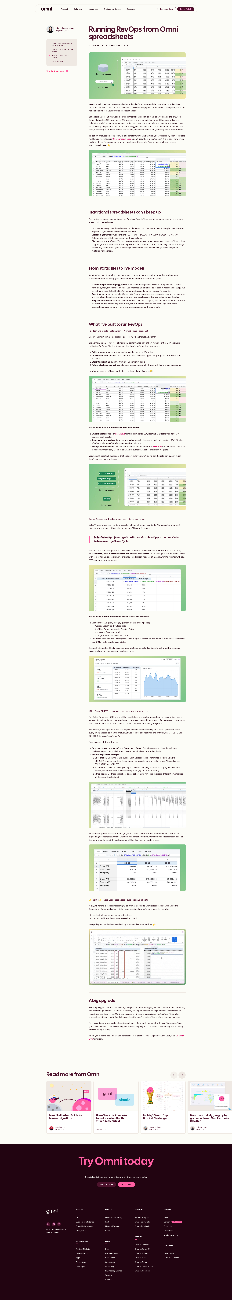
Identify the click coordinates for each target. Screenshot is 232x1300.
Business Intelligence (85, 1222)
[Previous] (174, 1075)
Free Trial (185, 9)
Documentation (111, 1253)
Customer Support (171, 1257)
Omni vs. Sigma (141, 1262)
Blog (107, 1249)
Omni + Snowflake (142, 1222)
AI (77, 1217)
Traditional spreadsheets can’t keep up (62, 44)
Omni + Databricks (142, 1226)
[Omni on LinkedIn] (48, 1224)
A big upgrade (57, 61)
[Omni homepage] (56, 1211)
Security (108, 1275)
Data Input (80, 1266)
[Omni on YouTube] (54, 1224)
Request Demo (166, 9)
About (166, 1217)
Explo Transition (171, 1235)
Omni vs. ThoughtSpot (144, 1266)
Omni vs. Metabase (142, 1271)
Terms (56, 1232)
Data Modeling (82, 1253)
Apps (78, 1257)
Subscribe (168, 1226)
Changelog (109, 1266)
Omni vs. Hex (140, 1257)
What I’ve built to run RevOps (61, 56)
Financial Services (112, 1226)
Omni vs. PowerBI (142, 1249)
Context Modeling (83, 1249)
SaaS (107, 1222)
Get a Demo (126, 1184)
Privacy (49, 1232)
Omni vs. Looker (141, 1253)
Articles (108, 1279)
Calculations (81, 1262)
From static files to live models (62, 50)
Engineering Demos (112, 9)
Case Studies (169, 1253)
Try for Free (106, 1184)
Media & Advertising (113, 1217)
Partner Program (142, 1217)
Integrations (81, 1230)
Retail (107, 1230)
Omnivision (168, 1230)
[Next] (182, 1075)
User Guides (110, 1257)
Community (110, 1262)
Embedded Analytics (84, 1226)
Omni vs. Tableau (142, 1244)
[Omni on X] (59, 1224)
